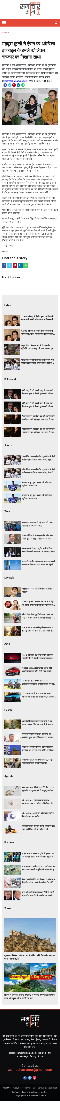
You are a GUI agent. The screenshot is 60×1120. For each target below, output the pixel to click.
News (4, 32)
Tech (7, 511)
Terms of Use (30, 1088)
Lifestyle (9, 577)
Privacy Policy (17, 1088)
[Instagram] (34, 1078)
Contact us (42, 1088)
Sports (8, 445)
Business (9, 842)
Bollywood (10, 379)
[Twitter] (30, 1078)
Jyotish (8, 776)
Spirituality (16, 1092)
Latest (8, 305)
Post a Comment (11, 277)
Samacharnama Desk (16, 81)
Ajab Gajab (52, 1088)
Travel (7, 908)
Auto (7, 643)
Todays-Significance (30, 1092)
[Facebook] (25, 1078)
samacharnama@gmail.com (30, 1068)
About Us (7, 1088)
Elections (44, 1092)
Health (8, 709)
